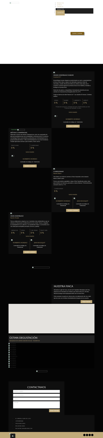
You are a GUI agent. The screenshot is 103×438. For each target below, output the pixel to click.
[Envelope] (92, 435)
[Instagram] (87, 435)
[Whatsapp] (90, 435)
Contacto (60, 12)
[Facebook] (84, 435)
